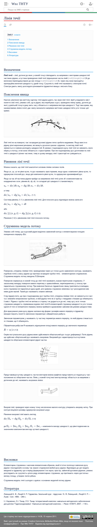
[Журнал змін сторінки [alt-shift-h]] (84, 24)
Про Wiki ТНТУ (27, 523)
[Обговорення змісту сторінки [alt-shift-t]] (10, 24)
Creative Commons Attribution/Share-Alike (45, 521)
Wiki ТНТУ (19, 4)
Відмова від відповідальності (47, 523)
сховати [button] (17, 34)
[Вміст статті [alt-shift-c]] (5, 24)
